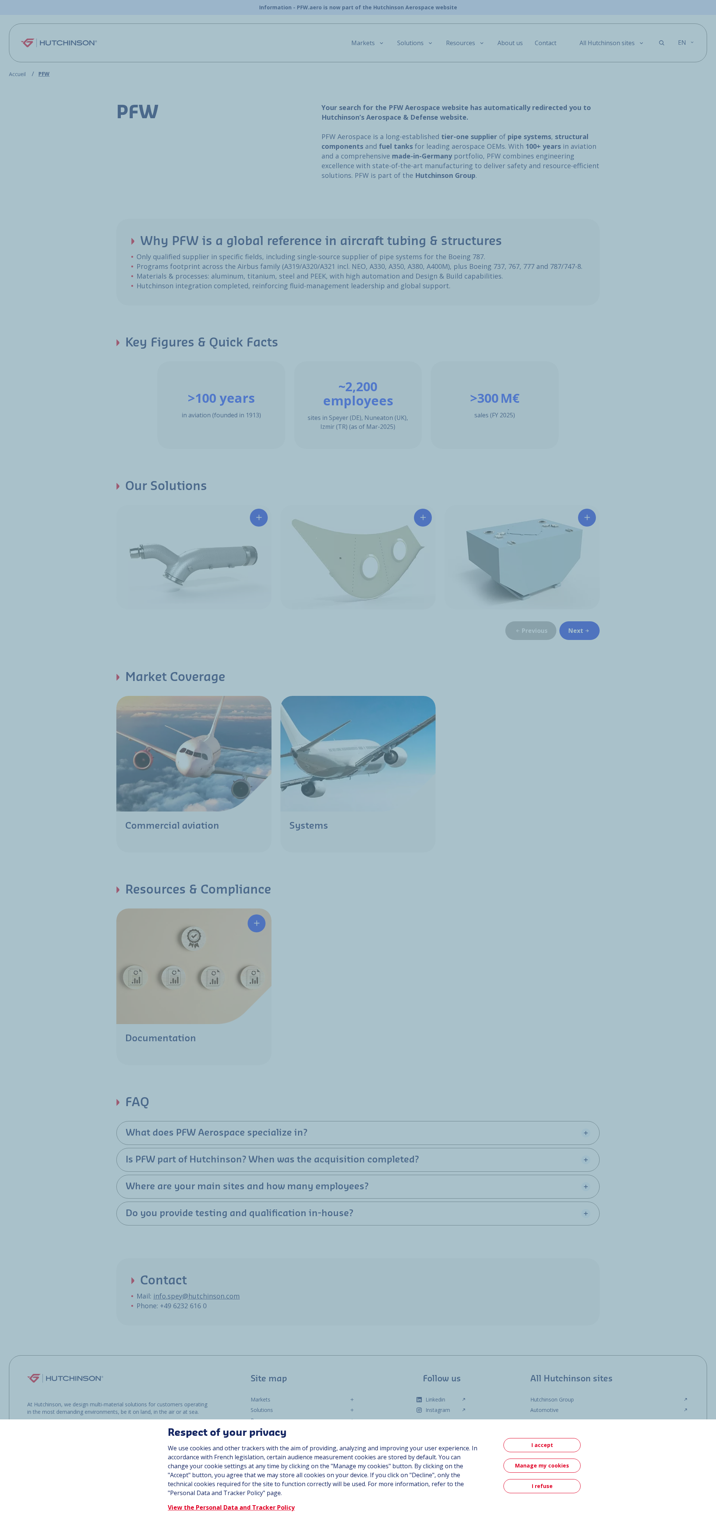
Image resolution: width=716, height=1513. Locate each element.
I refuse (542, 1486)
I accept (542, 1444)
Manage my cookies (542, 1465)
